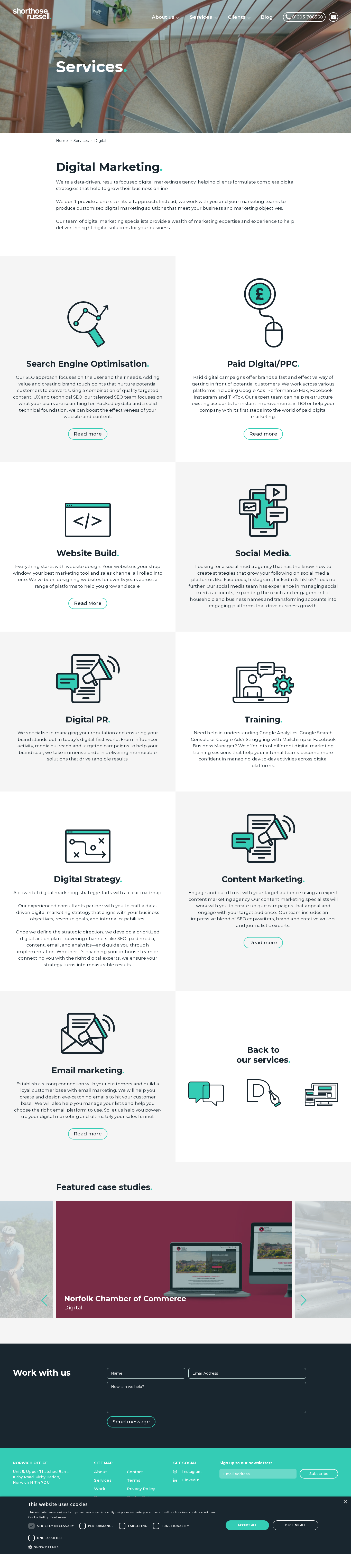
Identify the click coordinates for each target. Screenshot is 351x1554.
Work (99, 1488)
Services (201, 17)
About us (163, 17)
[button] (123, 1547)
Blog (267, 17)
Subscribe (319, 1473)
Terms (133, 1480)
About (100, 1471)
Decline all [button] (295, 1525)
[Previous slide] (44, 1300)
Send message (131, 1422)
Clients (236, 17)
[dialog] (175, 1525)
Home (62, 140)
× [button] (345, 1502)
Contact (135, 1471)
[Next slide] (304, 1300)
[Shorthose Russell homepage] (32, 13)
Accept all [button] (247, 1525)
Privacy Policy (141, 1488)
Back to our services (262, 1055)
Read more (58, 1517)
